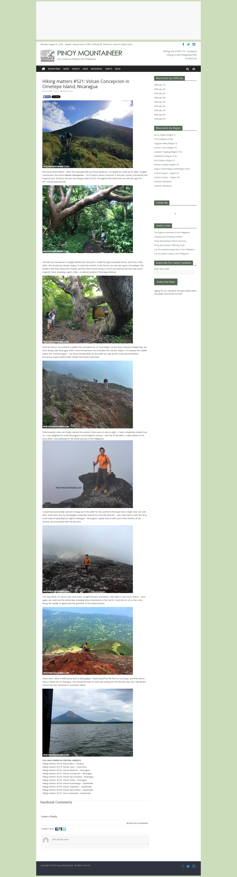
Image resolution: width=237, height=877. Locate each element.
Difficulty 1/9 (159, 85)
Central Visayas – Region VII (166, 173)
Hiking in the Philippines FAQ (182, 54)
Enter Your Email (161, 269)
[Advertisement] (118, 20)
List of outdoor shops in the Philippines (171, 253)
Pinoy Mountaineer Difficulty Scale (169, 245)
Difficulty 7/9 (159, 110)
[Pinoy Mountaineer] (81, 51)
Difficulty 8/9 (159, 114)
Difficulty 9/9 (159, 119)
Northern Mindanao (163, 181)
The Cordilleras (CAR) (163, 139)
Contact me (191, 58)
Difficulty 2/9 (159, 89)
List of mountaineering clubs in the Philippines (174, 249)
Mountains (54, 68)
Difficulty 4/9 (159, 97)
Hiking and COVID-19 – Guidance (180, 51)
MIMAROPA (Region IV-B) (165, 156)
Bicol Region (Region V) (164, 160)
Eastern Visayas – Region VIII (167, 177)
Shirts (108, 68)
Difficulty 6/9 (159, 106)
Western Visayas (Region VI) (166, 164)
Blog (117, 68)
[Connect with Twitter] (64, 828)
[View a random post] (194, 69)
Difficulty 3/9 (159, 93)
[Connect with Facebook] (57, 828)
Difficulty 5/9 (159, 102)
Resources (96, 68)
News (66, 68)
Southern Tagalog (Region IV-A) (168, 152)
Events (76, 68)
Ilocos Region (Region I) (164, 135)
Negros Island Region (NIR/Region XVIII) (172, 169)
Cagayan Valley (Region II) (165, 143)
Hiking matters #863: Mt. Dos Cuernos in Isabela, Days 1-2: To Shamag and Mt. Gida (109, 44)
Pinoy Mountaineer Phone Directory (170, 241)
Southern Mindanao (163, 185)
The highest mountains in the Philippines (172, 232)
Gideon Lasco (68, 91)
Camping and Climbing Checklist (168, 236)
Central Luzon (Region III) (165, 147)
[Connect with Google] (61, 828)
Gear (85, 68)
